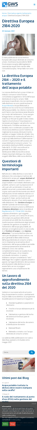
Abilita (5, 424)
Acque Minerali (7, 105)
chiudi (34, 404)
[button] (32, 352)
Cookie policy (15, 420)
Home (4, 13)
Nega (12, 424)
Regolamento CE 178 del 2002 (13, 211)
